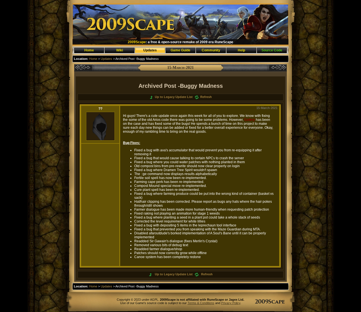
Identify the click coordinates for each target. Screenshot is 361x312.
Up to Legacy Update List (174, 97)
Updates (106, 58)
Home (93, 58)
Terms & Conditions (201, 303)
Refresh (206, 97)
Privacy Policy (230, 303)
